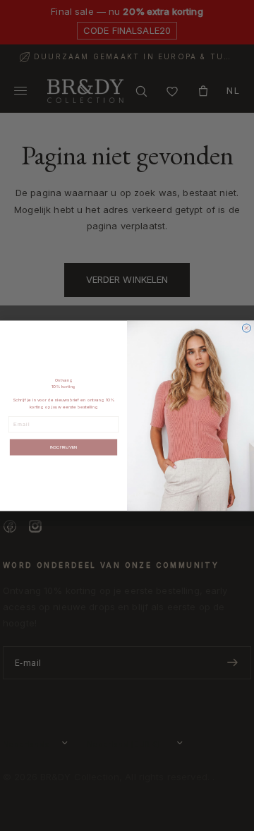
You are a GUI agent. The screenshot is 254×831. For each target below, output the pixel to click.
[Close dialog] (246, 328)
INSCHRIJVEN (64, 446)
